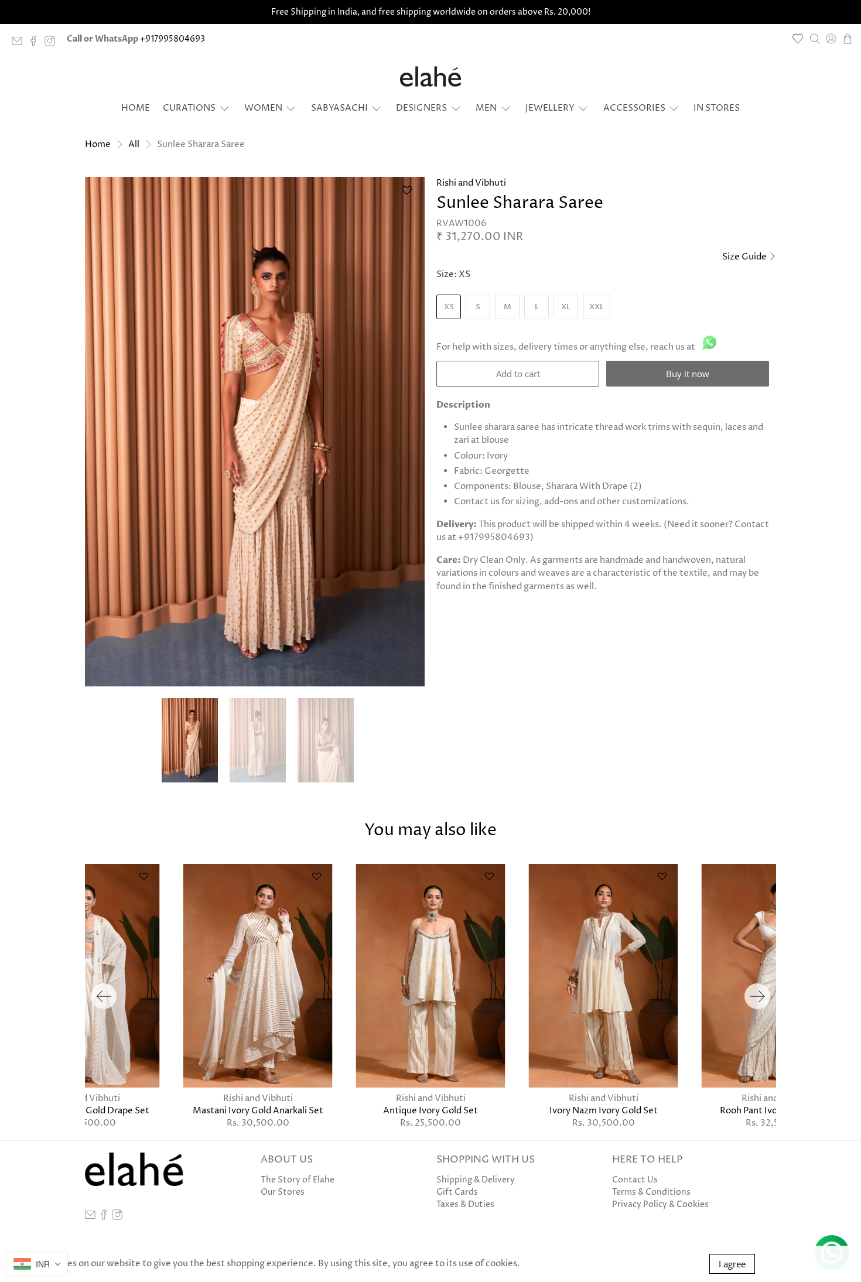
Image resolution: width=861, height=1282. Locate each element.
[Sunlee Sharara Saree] (255, 431)
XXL (596, 307)
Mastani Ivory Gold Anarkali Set (258, 1110)
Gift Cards (457, 1192)
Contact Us (635, 1179)
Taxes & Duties (465, 1204)
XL (565, 307)
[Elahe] (430, 76)
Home (135, 108)
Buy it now (687, 374)
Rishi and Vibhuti (471, 183)
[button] (406, 195)
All (133, 144)
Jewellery (550, 108)
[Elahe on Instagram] (53, 43)
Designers (421, 108)
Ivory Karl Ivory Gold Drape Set (85, 1110)
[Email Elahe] (20, 43)
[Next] (757, 996)
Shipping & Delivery (475, 1179)
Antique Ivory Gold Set (430, 1110)
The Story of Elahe (297, 1179)
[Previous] (104, 996)
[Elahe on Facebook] (36, 43)
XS (449, 307)
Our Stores (283, 1192)
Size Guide (745, 257)
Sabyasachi (339, 108)
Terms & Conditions (651, 1192)
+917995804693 (172, 39)
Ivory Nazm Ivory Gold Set (603, 1110)
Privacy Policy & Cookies (660, 1204)
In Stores (716, 108)
